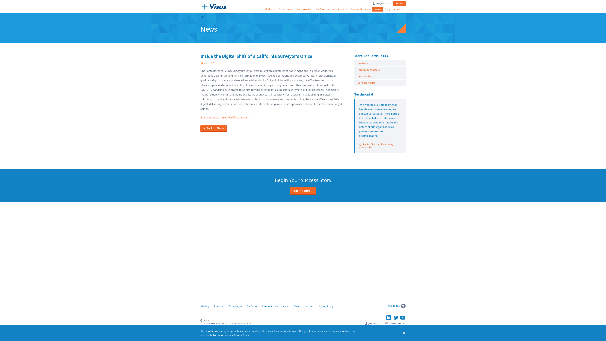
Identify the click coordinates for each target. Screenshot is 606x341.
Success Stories (359, 9)
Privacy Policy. (241, 335)
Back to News (215, 128)
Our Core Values (366, 82)
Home (202, 17)
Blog (387, 9)
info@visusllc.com (397, 323)
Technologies (304, 9)
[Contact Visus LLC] (202, 321)
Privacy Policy (326, 306)
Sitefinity (270, 9)
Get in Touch (301, 190)
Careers (297, 306)
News (377, 9)
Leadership (363, 63)
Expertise (284, 9)
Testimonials (364, 76)
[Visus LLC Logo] (219, 7)
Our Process (340, 9)
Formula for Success (368, 69)
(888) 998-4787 (383, 3)
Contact (399, 3)
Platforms (321, 9)
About (397, 9)
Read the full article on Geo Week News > (224, 117)
